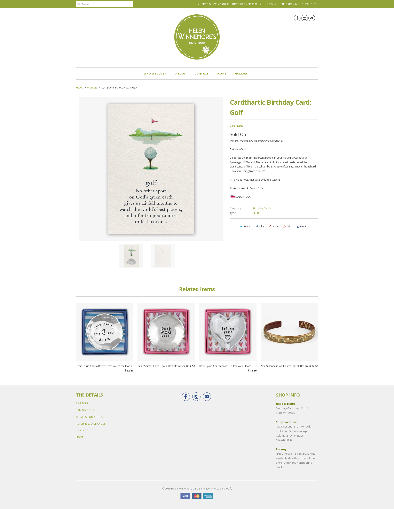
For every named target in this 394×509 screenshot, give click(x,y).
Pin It (275, 226)
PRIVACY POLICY (85, 410)
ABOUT (180, 73)
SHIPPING (82, 403)
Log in (271, 4)
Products (92, 87)
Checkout (309, 4)
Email (303, 226)
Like (261, 226)
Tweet (247, 226)
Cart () (291, 4)
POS (197, 488)
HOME (221, 73)
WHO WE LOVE (154, 73)
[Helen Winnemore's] (197, 38)
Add (289, 226)
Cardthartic (236, 125)
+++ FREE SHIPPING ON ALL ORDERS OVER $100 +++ (229, 4)
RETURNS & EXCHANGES (91, 423)
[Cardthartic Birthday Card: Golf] (151, 169)
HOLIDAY (241, 73)
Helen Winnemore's (182, 488)
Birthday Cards (262, 208)
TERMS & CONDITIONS (89, 417)
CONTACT (202, 73)
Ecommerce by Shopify (219, 488)
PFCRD (257, 213)
